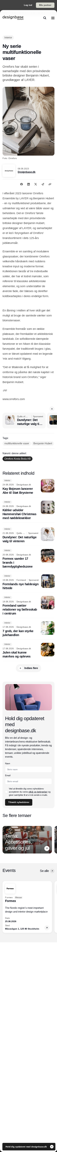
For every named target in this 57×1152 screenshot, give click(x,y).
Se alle (44, 871)
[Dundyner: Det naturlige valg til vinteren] (24, 420)
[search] (44, 18)
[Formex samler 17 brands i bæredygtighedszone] (28, 559)
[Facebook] (21, 184)
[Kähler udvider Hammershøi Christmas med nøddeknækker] (28, 510)
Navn (7, 763)
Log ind (28, 5)
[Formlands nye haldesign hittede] (28, 582)
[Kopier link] (49, 184)
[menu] (52, 18)
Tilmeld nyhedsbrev (18, 802)
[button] (51, 408)
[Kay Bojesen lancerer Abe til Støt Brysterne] (28, 487)
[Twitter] (36, 184)
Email (7, 775)
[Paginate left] (5, 840)
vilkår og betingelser (38, 792)
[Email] (43, 184)
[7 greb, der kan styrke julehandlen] (28, 629)
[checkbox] (6, 792)
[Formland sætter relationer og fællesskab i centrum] (28, 606)
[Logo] (13, 18)
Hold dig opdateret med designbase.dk (27, 1146)
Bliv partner (45, 5)
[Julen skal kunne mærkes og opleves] (28, 651)
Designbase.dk (26, 172)
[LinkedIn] (28, 184)
